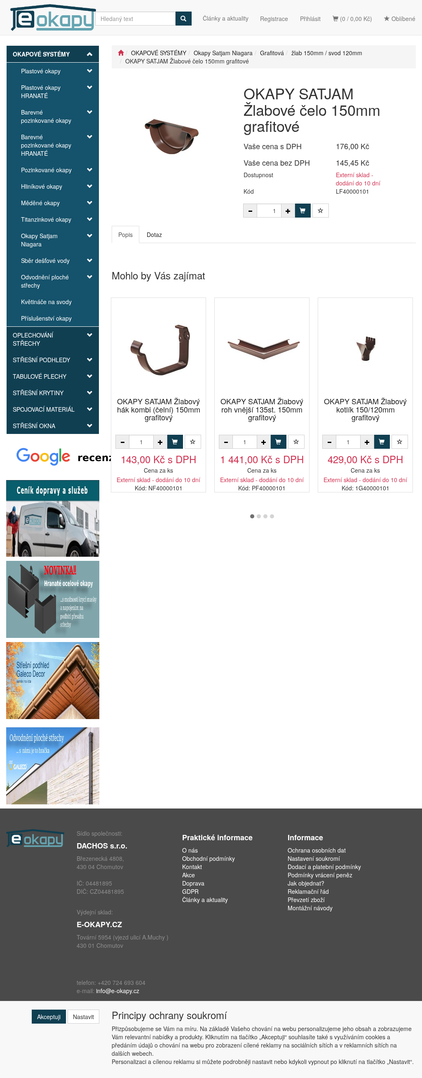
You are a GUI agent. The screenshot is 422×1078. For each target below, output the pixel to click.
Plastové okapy (41, 71)
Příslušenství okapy (46, 318)
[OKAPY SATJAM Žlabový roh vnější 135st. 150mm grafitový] (262, 348)
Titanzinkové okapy (46, 219)
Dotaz (154, 234)
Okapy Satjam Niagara (39, 240)
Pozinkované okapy (46, 170)
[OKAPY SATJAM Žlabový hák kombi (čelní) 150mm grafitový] (158, 348)
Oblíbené (402, 18)
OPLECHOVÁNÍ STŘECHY (33, 339)
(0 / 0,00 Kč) (355, 18)
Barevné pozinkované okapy (46, 116)
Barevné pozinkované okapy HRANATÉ (46, 145)
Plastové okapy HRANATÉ (41, 91)
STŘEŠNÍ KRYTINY (38, 393)
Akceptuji (49, 1016)
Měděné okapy (40, 203)
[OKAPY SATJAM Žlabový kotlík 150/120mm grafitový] (365, 348)
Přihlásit (310, 18)
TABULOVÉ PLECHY (39, 376)
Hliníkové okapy (41, 186)
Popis (125, 234)
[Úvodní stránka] (121, 53)
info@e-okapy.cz (117, 991)
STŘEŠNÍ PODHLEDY (41, 360)
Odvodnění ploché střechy (45, 281)
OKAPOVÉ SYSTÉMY (41, 54)
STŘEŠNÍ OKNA (34, 426)
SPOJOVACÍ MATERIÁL (44, 409)
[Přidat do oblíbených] (320, 211)
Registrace (274, 18)
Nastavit (83, 1016)
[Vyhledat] (183, 19)
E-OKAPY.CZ (99, 924)
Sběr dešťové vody (45, 260)
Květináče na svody (46, 302)
